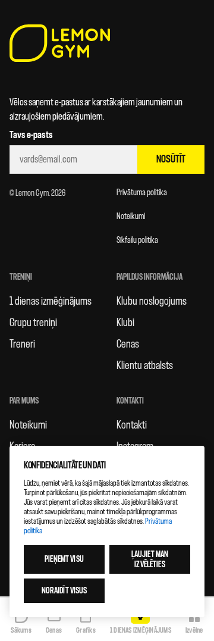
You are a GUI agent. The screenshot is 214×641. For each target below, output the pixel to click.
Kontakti (132, 425)
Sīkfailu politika (137, 240)
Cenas (128, 344)
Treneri (22, 344)
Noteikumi (131, 216)
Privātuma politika (142, 192)
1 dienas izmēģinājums (51, 301)
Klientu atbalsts (145, 365)
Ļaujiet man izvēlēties (150, 559)
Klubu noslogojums (152, 301)
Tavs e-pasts (31, 135)
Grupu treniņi (33, 322)
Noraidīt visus (64, 590)
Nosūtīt (170, 159)
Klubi (125, 322)
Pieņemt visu (64, 559)
